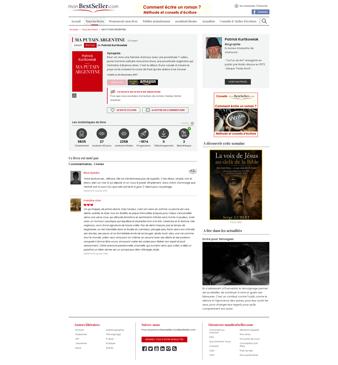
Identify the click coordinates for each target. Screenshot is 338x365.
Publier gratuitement (156, 21)
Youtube (156, 348)
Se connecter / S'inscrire (254, 6)
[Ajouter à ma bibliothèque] (189, 129)
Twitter (150, 348)
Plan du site (246, 350)
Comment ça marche (216, 331)
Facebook (144, 348)
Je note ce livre (126, 110)
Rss (174, 348)
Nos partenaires (249, 355)
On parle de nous (250, 339)
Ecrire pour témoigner (218, 239)
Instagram (168, 348)
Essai (78, 348)
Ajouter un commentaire (168, 110)
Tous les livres (95, 21)
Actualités (208, 21)
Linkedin (162, 348)
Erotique (110, 343)
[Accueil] (93, 8)
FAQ (211, 337)
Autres (109, 348)
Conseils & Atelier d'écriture (238, 21)
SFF (77, 339)
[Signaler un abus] (74, 95)
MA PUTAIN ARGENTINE (114, 29)
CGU (211, 350)
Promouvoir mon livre (123, 21)
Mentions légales (249, 330)
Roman (90, 45)
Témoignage (113, 334)
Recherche (264, 21)
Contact (213, 346)
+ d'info (184, 123)
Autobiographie (115, 330)
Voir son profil (238, 81)
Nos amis (245, 334)
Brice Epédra (91, 173)
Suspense (81, 334)
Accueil (76, 21)
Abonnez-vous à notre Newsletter (164, 339)
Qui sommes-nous (220, 341)
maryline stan (92, 200)
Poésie (110, 339)
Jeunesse (81, 343)
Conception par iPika (249, 345)
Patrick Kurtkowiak (114, 45)
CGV (211, 355)
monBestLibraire (186, 21)
